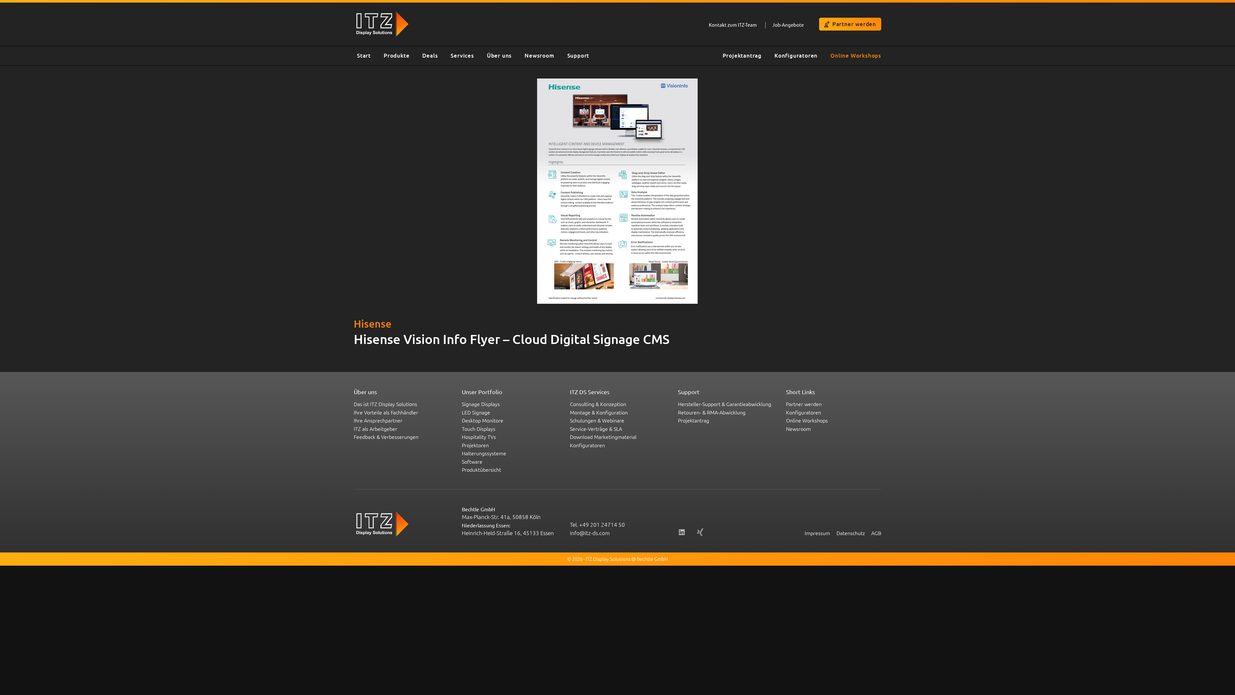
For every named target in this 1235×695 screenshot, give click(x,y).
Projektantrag (742, 55)
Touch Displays (478, 428)
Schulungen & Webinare (597, 420)
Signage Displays (481, 403)
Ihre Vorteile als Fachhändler (386, 412)
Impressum (817, 532)
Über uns (499, 55)
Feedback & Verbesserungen (386, 436)
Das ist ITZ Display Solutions (385, 403)
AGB (876, 532)
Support (578, 55)
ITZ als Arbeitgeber (375, 428)
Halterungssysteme (484, 453)
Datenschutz (851, 532)
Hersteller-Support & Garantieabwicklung (724, 403)
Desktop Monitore (482, 420)
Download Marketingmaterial (603, 436)
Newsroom (539, 55)
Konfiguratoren (796, 55)
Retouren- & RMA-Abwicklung (712, 412)
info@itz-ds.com (590, 532)
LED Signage (476, 412)
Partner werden (854, 24)
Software (472, 461)
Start (364, 55)
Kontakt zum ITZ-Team (733, 25)
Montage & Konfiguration (599, 412)
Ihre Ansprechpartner (378, 420)
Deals (430, 55)
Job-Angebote (788, 25)
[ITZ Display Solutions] (334, 55)
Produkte (396, 55)
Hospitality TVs (479, 436)
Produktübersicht (481, 469)
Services (462, 55)
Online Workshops (855, 55)
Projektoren (475, 445)
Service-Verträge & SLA (596, 428)
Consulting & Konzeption (598, 403)
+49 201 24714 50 (602, 524)
